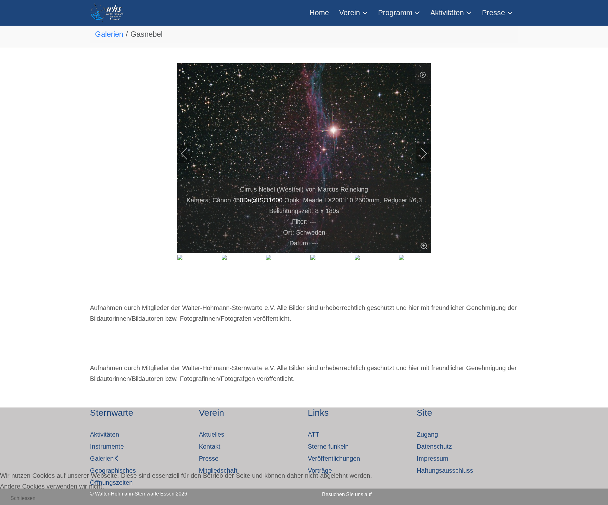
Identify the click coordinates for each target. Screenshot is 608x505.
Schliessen (22, 498)
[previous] (188, 153)
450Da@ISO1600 (257, 200)
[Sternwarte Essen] (107, 13)
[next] (419, 153)
